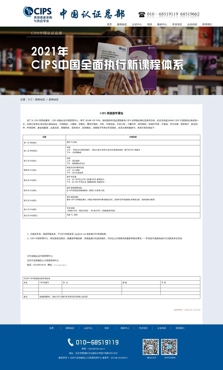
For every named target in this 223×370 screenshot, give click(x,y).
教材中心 (162, 24)
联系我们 (207, 24)
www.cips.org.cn (60, 265)
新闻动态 (122, 24)
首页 (109, 24)
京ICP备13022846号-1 (119, 358)
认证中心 (137, 24)
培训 (149, 24)
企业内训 (192, 24)
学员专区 (177, 24)
